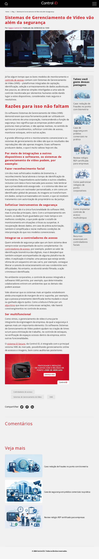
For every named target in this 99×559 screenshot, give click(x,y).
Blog (13, 12)
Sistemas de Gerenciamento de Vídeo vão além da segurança (35, 12)
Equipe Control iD (14, 28)
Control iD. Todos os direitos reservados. (52, 551)
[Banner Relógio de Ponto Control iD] (37, 369)
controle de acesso (14, 80)
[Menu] (94, 4)
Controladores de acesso (22, 392)
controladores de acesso (17, 248)
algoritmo (10, 305)
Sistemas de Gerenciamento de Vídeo (27, 397)
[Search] (6, 4)
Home (7, 12)
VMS (51, 397)
